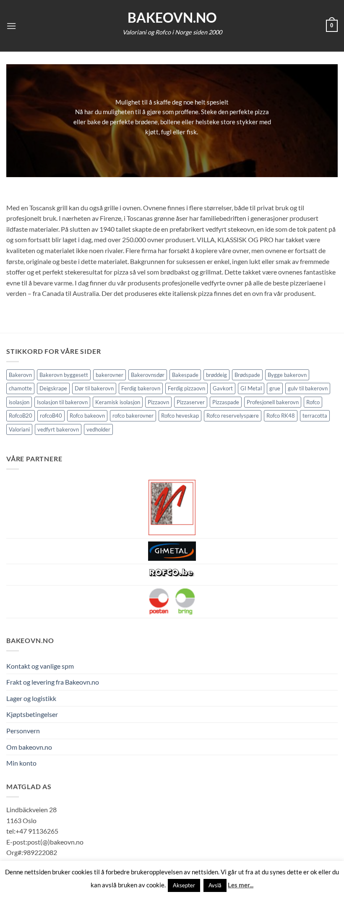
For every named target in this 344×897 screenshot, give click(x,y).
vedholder (98, 429)
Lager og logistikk (31, 698)
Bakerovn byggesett (63, 374)
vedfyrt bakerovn (58, 429)
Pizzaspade (225, 402)
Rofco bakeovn (87, 415)
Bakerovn (20, 374)
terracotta (314, 415)
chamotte (20, 388)
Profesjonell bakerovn (273, 402)
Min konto (21, 763)
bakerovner (109, 374)
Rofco (313, 402)
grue (274, 388)
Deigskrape (53, 388)
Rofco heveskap (180, 415)
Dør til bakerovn (94, 388)
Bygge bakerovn (287, 374)
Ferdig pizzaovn (186, 388)
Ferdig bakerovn (140, 388)
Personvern (23, 731)
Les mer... (240, 885)
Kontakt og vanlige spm (40, 666)
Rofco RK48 (280, 415)
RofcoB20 (20, 415)
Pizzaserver (191, 402)
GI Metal (251, 388)
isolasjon (19, 402)
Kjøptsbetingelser (32, 714)
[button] (11, 26)
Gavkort (223, 388)
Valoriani (19, 429)
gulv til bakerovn (308, 388)
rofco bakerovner (133, 415)
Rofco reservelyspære (232, 415)
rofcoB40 (51, 415)
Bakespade (185, 374)
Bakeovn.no (172, 17)
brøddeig (216, 374)
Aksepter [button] (184, 885)
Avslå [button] (215, 885)
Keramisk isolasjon (117, 402)
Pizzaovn (158, 402)
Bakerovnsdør (147, 374)
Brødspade (247, 374)
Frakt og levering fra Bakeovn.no (52, 682)
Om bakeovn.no (29, 747)
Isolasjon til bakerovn (62, 402)
